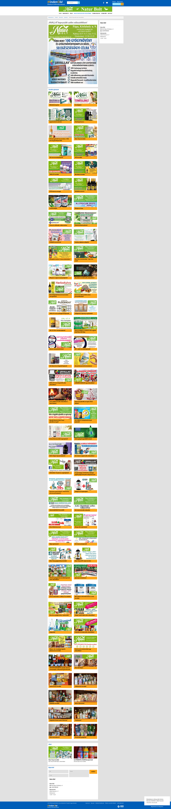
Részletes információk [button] (152, 802)
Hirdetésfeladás (117, 4)
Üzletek (56, 17)
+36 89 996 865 (54, 787)
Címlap (71, 13)
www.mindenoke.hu (62, 803)
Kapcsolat (110, 13)
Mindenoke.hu (51, 17)
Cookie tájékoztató (120, 803)
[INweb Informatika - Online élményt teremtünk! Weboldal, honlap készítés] (121, 807)
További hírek (104, 13)
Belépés (114, 1)
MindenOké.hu (66, 13)
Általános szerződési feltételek (110, 803)
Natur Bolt (61, 17)
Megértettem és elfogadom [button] (157, 806)
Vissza (60, 13)
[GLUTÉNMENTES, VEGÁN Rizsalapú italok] (85, 752)
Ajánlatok (66, 17)
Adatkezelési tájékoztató (99, 803)
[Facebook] (103, 3)
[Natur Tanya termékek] (60, 752)
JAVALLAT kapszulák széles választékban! (82, 13)
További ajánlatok (96, 13)
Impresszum (88, 803)
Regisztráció (120, 1)
